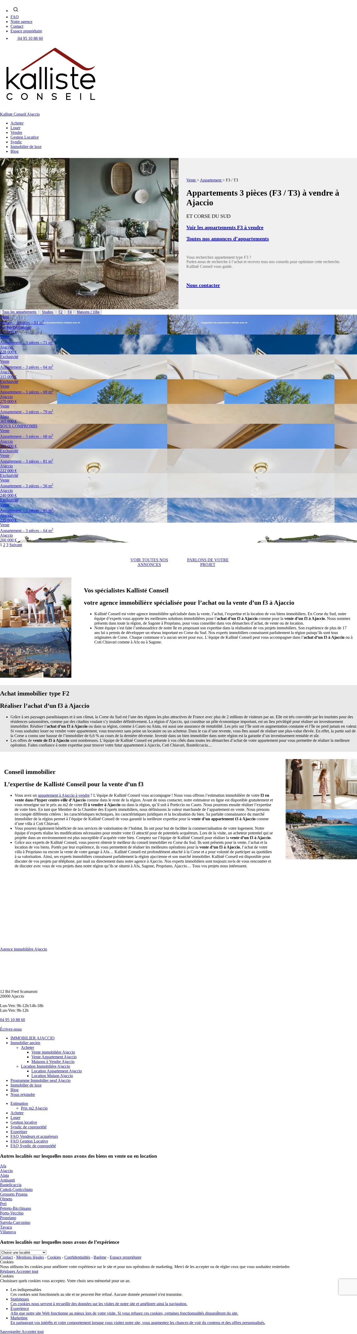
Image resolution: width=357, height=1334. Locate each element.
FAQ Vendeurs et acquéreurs (34, 1136)
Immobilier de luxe (26, 146)
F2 (60, 312)
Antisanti (7, 1180)
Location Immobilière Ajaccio (45, 1066)
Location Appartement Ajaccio (56, 1071)
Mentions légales (30, 1257)
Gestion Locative (24, 137)
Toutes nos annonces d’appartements (227, 238)
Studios (47, 312)
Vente (191, 180)
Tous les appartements (19, 312)
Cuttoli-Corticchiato (16, 1189)
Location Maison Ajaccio (52, 1075)
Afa (3, 1166)
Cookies (54, 1257)
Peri (3, 1203)
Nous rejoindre (22, 1094)
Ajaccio (6, 1170)
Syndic (16, 142)
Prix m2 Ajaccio (34, 1108)
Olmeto (6, 1199)
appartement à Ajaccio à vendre (64, 795)
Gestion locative (23, 1122)
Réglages (8, 1271)
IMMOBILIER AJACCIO (32, 1038)
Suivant (15, 544)
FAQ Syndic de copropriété (33, 1146)
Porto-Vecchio (12, 1213)
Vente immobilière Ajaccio (53, 1052)
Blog (14, 151)
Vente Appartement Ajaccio (54, 1057)
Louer (15, 128)
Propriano (8, 1218)
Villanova (8, 1232)
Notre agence (21, 21)
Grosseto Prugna (13, 1194)
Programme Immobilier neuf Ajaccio (40, 1080)
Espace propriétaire (26, 31)
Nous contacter (203, 285)
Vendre (16, 132)
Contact (16, 26)
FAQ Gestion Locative (29, 1141)
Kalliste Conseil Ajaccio (20, 114)
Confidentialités (77, 1257)
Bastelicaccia (10, 1185)
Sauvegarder (10, 1331)
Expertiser (18, 1131)
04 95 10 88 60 (30, 38)
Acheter (17, 123)
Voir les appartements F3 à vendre (224, 227)
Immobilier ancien (25, 1043)
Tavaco (6, 1227)
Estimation (19, 1103)
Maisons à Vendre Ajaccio (52, 1061)
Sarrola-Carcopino (15, 1222)
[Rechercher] (15, 9)
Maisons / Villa (88, 312)
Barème (100, 1257)
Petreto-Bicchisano (15, 1208)
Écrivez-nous (11, 1029)
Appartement (211, 180)
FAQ (14, 17)
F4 (70, 312)
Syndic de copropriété (28, 1127)
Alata (4, 1175)
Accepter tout (27, 1271)
